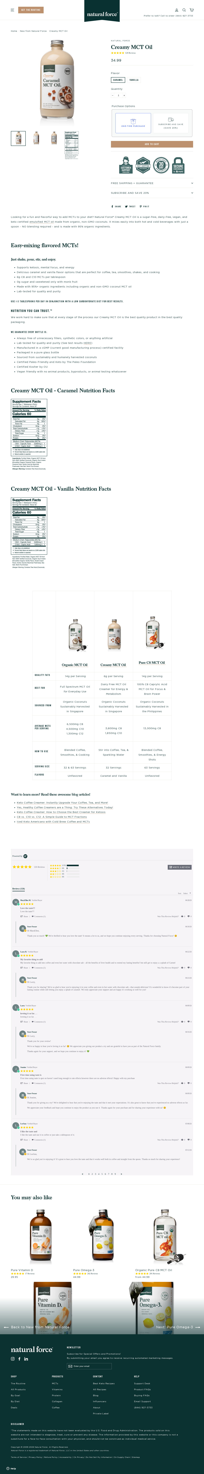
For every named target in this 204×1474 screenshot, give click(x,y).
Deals (14, 1407)
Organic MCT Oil (75, 665)
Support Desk (142, 1383)
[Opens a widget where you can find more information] (11, 1469)
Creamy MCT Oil (114, 665)
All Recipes (99, 1389)
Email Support (142, 1401)
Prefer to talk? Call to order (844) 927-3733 (168, 16)
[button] (180, 867)
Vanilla (134, 79)
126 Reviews (130, 53)
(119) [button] (64, 865)
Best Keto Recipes (104, 1383)
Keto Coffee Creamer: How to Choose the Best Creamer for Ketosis (61, 812)
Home (14, 31)
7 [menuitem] (108, 1174)
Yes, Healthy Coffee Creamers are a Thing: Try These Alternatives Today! (65, 807)
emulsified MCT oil (42, 221)
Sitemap (136, 1457)
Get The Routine (30, 9)
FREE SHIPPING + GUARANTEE (132, 183)
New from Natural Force (33, 31)
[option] (55, 83)
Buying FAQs (142, 1395)
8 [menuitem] (111, 1174)
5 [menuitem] (102, 1174)
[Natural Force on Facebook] (19, 1358)
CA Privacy (79, 1457)
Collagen (57, 1401)
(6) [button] (63, 868)
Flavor (115, 73)
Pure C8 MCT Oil (152, 663)
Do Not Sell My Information (99, 1457)
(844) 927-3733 (143, 1407)
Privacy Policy (35, 1457)
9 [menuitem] (115, 1174)
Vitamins (57, 1389)
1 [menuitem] (88, 1174)
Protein (56, 1395)
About (97, 1407)
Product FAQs (142, 1389)
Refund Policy (51, 1457)
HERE (87, 342)
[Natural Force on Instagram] (12, 1358)
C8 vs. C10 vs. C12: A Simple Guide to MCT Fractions (52, 816)
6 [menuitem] (105, 1174)
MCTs (55, 1383)
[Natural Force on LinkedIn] (26, 1358)
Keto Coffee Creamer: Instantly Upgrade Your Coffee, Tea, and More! (62, 802)
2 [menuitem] (92, 1174)
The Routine (18, 1383)
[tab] (18, 889)
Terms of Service (19, 1457)
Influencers (99, 1401)
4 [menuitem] (98, 1174)
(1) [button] (63, 871)
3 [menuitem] (95, 1174)
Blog (95, 1395)
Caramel (118, 79)
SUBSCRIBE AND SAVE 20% (130, 192)
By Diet (15, 1401)
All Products (18, 1389)
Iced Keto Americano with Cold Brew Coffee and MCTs (53, 821)
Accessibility (65, 1457)
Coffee (56, 1407)
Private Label (101, 1413)
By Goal (15, 1395)
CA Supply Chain (122, 1457)
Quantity (116, 88)
